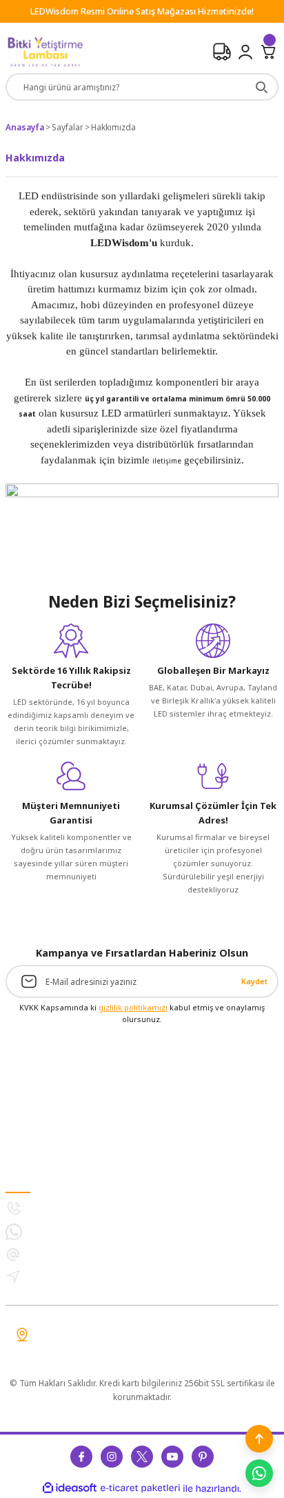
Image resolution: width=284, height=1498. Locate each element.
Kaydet (254, 981)
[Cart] (268, 51)
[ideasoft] (69, 1488)
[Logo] (45, 52)
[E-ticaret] (140, 1488)
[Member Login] (245, 51)
